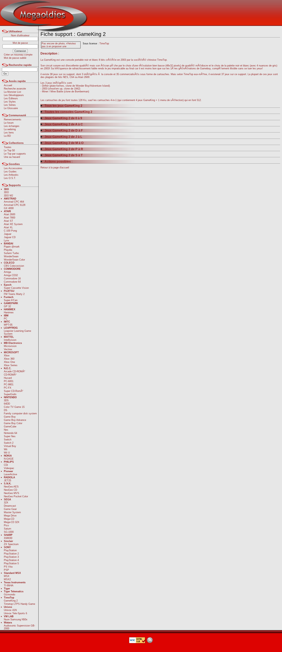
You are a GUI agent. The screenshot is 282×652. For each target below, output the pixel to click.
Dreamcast (10, 505)
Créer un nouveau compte (18, 54)
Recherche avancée (15, 88)
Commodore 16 (12, 278)
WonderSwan (11, 256)
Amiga (7, 272)
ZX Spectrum (11, 544)
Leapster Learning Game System (17, 332)
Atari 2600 (9, 214)
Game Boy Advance (15, 420)
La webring (10, 129)
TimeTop (104, 43)
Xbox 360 (9, 358)
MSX (6, 576)
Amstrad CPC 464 (14, 201)
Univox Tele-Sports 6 (15, 613)
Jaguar (7, 234)
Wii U (7, 452)
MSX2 (7, 579)
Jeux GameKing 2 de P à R (64, 149)
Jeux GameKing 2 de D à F (64, 130)
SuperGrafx (10, 394)
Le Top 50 (9, 150)
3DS (6, 400)
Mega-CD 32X (11, 522)
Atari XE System (13, 224)
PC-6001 (8, 381)
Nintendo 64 (10, 433)
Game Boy (10, 416)
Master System (12, 512)
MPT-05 (8, 324)
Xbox (7, 355)
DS (5, 410)
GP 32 (7, 306)
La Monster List (12, 91)
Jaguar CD (10, 237)
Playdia (8, 249)
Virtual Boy (10, 446)
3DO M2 (8, 195)
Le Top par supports (15, 153)
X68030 (8, 538)
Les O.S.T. (10, 178)
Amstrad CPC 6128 (14, 205)
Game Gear (10, 509)
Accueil (8, 85)
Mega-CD (9, 518)
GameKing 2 (11, 600)
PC (5, 318)
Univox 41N (10, 610)
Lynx (6, 240)
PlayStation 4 (11, 560)
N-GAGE (9, 458)
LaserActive (10, 474)
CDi (6, 464)
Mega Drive (10, 515)
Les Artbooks (11, 174)
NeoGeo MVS (11, 493)
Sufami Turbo (11, 253)
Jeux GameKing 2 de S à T (64, 155)
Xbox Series (10, 365)
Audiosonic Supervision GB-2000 (19, 627)
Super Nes (10, 436)
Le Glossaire (11, 108)
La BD (7, 135)
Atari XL (8, 227)
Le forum (9, 122)
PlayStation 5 (11, 563)
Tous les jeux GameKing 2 (63, 105)
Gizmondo (9, 594)
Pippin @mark (12, 246)
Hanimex (9, 312)
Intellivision (10, 339)
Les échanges (11, 126)
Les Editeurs (11, 98)
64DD (7, 403)
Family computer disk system (20, 413)
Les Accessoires (13, 168)
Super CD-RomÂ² (13, 391)
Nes (6, 429)
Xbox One (9, 362)
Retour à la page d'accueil (54, 167)
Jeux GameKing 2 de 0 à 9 (63, 118)
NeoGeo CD (10, 489)
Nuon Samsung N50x (15, 619)
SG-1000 (9, 531)
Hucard (8, 377)
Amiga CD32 (11, 275)
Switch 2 (8, 442)
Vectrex (8, 349)
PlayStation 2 (11, 553)
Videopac (9, 468)
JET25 (7, 480)
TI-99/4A (8, 585)
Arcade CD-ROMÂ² (14, 371)
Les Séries (10, 104)
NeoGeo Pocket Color (16, 496)
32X (6, 502)
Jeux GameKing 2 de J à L (63, 136)
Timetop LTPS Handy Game (19, 603)
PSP (6, 569)
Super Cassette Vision (16, 287)
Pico (6, 525)
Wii (5, 449)
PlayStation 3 (11, 556)
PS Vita (8, 566)
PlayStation (10, 550)
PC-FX (7, 387)
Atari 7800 (9, 217)
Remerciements (12, 119)
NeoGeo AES (11, 486)
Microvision (10, 346)
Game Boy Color (13, 423)
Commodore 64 (12, 281)
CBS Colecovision (14, 265)
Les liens (9, 132)
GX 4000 (9, 208)
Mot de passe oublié (15, 57)
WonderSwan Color (14, 259)
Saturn (7, 528)
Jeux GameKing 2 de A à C (64, 124)
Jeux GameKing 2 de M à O (64, 143)
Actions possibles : (59, 161)
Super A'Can (10, 300)
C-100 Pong (10, 230)
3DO (6, 192)
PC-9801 (8, 384)
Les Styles (10, 101)
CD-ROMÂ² (10, 374)
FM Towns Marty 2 (14, 294)
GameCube (10, 426)
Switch (7, 439)
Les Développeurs (14, 95)
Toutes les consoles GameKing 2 (68, 111)
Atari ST (8, 220)
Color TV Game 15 (14, 406)
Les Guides (10, 171)
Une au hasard (12, 157)
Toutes (7, 147)
